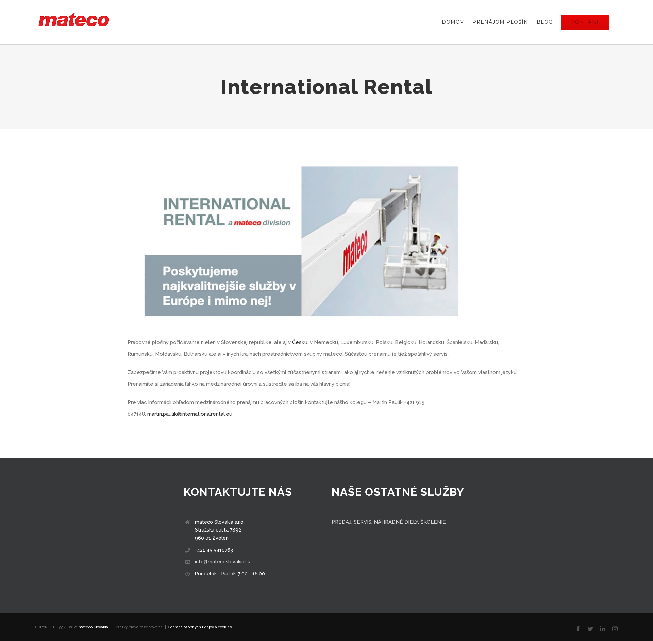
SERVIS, (364, 522)
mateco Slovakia (93, 627)
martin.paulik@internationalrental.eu (189, 414)
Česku (299, 342)
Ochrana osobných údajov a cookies (200, 627)
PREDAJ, (343, 522)
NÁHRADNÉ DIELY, (396, 522)
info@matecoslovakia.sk (222, 561)
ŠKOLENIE (433, 522)
